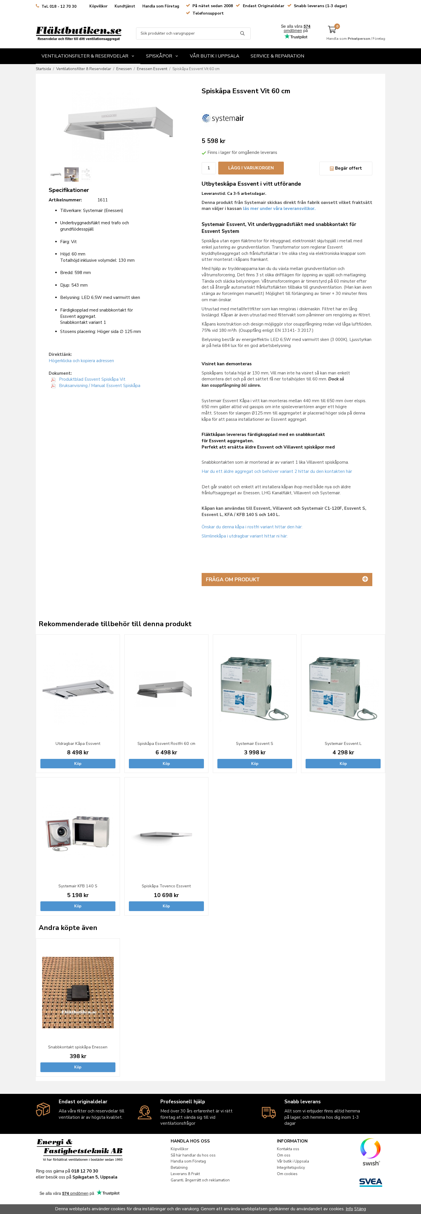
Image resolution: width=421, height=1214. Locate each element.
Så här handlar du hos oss (193, 1155)
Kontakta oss (288, 1149)
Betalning (179, 1167)
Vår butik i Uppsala (214, 56)
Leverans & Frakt (185, 1174)
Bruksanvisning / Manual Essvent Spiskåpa (99, 385)
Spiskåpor (159, 56)
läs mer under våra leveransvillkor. (279, 208)
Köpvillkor (98, 6)
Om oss (283, 1155)
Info (349, 1209)
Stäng (360, 1209)
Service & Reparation (277, 56)
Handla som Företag (160, 6)
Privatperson (359, 38)
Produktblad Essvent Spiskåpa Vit (91, 379)
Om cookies (287, 1174)
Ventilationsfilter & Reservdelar (85, 56)
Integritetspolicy (291, 1167)
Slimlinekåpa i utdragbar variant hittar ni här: (245, 536)
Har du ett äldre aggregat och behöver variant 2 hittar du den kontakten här (277, 471)
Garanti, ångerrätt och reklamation (200, 1180)
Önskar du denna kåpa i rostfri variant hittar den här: (252, 527)
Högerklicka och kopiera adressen (81, 361)
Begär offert (348, 168)
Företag (379, 38)
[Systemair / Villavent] (223, 117)
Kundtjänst (125, 6)
